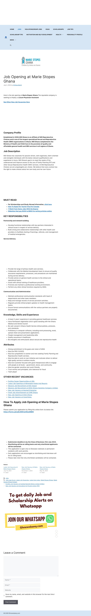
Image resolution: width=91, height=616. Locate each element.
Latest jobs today (35, 480)
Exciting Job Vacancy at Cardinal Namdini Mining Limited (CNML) (25, 484)
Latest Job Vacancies (22, 480)
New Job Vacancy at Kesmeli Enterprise (22, 390)
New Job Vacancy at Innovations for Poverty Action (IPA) (23, 486)
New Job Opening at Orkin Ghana (20, 395)
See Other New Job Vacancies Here (17, 102)
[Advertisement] (45, 12)
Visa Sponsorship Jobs (33, 29)
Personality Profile (74, 34)
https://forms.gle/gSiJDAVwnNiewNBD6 (19, 412)
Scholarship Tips (16, 34)
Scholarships (58, 29)
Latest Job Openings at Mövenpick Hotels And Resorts (27, 383)
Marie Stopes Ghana (47, 480)
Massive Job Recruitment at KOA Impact (22, 386)
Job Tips (70, 29)
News (12, 40)
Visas (48, 29)
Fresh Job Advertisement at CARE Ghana (23, 392)
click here (48, 204)
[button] (10, 45)
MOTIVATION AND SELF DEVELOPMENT (39, 34)
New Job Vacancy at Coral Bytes (20, 397)
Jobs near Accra (10, 480)
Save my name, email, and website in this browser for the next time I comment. (30, 595)
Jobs (19, 29)
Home (12, 29)
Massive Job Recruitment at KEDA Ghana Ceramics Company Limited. (33, 388)
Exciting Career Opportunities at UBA (21, 381)
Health (58, 34)
